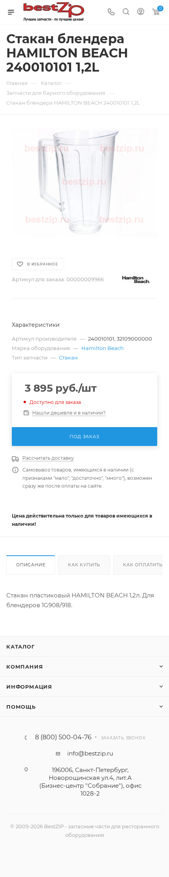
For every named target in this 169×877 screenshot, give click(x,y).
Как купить (84, 564)
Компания (24, 666)
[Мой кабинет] (140, 12)
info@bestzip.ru (90, 753)
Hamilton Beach (102, 348)
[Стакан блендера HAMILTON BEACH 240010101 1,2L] (84, 182)
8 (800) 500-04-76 (63, 737)
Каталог (20, 646)
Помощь (21, 707)
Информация (29, 687)
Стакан (68, 357)
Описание (30, 564)
